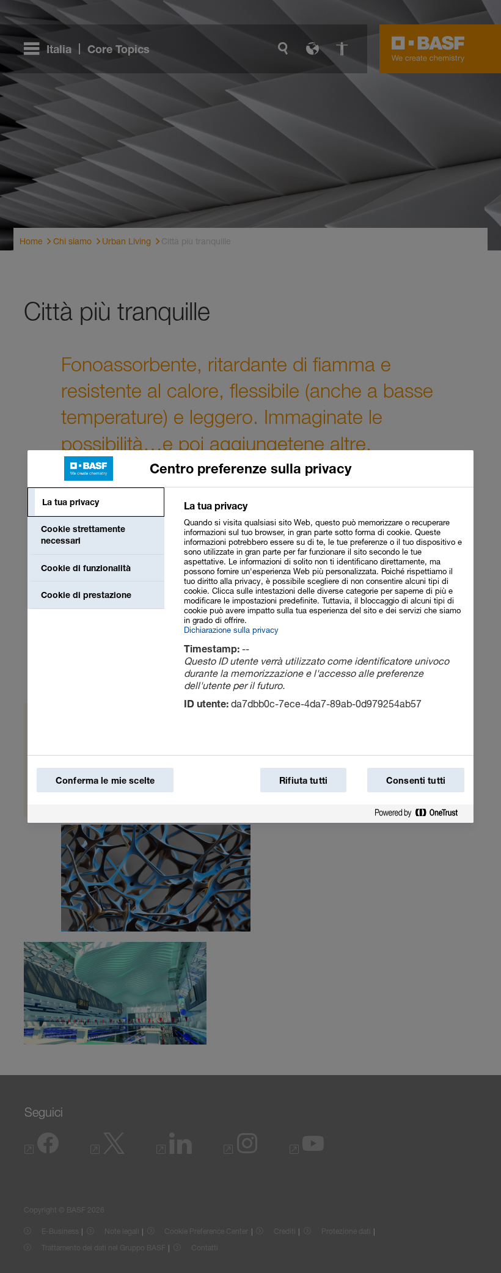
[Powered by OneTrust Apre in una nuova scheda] (421, 813)
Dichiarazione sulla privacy (231, 630)
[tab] (96, 502)
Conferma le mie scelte (105, 780)
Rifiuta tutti (303, 780)
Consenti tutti (415, 780)
